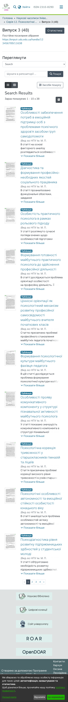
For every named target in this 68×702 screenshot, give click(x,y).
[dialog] (34, 688)
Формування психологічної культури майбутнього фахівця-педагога (41, 361)
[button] (33, 156)
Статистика (54, 30)
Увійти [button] (26, 7)
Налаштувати (9, 697)
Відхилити (39, 697)
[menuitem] (19, 7)
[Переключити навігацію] (61, 7)
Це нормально (56, 697)
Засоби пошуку (51, 85)
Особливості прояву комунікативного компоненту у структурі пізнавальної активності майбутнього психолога (39, 407)
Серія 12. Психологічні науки (22, 22)
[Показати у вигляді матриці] (14, 85)
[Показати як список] (8, 85)
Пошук (56, 74)
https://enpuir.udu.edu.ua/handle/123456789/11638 (22, 41)
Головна (8, 18)
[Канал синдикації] (59, 100)
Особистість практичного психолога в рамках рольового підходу (40, 218)
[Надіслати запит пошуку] (15, 7)
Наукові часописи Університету (32, 18)
